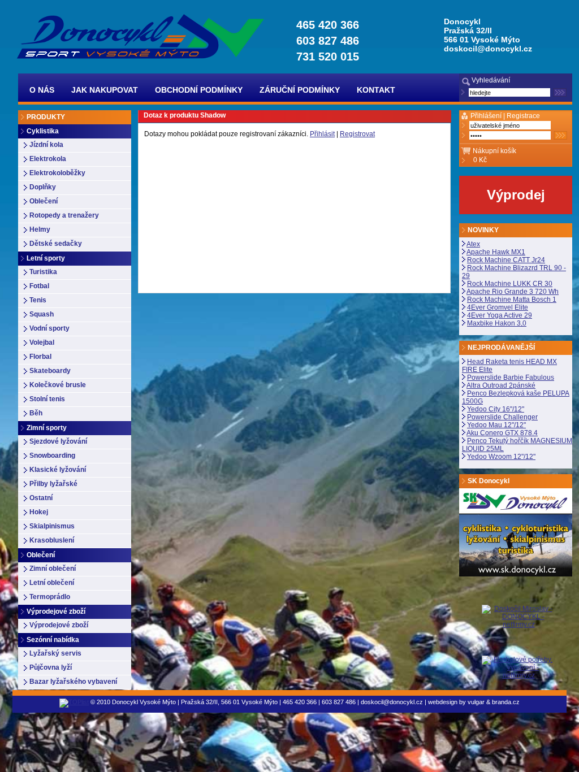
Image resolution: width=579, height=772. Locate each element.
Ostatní (41, 498)
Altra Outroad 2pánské (500, 385)
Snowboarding (52, 455)
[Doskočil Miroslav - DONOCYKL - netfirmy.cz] (518, 630)
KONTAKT (376, 89)
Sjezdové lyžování (58, 441)
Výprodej (516, 194)
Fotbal (39, 286)
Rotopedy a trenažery (64, 215)
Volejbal (41, 342)
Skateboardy (50, 371)
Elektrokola (47, 159)
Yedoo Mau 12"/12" (496, 425)
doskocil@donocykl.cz (488, 48)
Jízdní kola (46, 145)
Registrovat (357, 134)
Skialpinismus (52, 526)
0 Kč (480, 160)
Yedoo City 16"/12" (495, 409)
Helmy (39, 229)
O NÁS (41, 89)
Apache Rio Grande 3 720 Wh (512, 292)
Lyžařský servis (55, 653)
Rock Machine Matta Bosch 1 (511, 299)
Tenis (37, 300)
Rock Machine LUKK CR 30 (509, 284)
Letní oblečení (51, 583)
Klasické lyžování (57, 470)
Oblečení (43, 201)
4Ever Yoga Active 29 (499, 315)
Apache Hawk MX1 (495, 252)
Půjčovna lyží (50, 667)
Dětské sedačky (55, 244)
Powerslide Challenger (502, 417)
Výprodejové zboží (58, 625)
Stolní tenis (47, 399)
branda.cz (506, 702)
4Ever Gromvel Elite (497, 307)
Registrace (523, 116)
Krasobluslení (51, 540)
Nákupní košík (494, 151)
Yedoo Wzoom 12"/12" (501, 457)
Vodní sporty (49, 328)
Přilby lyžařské (53, 484)
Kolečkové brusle (57, 385)
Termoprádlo (49, 597)
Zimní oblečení (52, 569)
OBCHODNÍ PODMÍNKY (199, 89)
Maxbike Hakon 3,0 (496, 323)
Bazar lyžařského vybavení (73, 682)
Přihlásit (322, 134)
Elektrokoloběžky (57, 173)
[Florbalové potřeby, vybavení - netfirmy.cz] (518, 667)
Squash (41, 314)
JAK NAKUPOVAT (104, 89)
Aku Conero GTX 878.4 (502, 433)
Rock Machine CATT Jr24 (506, 260)
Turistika (43, 272)
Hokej (38, 512)
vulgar (476, 702)
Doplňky (42, 187)
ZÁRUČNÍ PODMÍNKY (300, 89)
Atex (473, 244)
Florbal (40, 357)
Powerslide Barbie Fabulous (510, 377)
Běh (35, 413)
